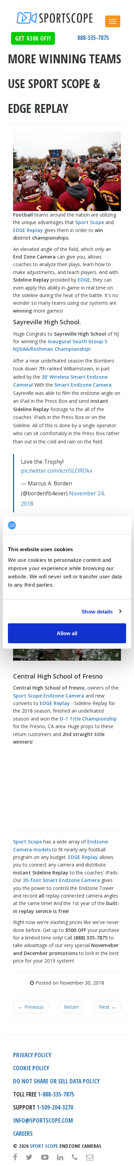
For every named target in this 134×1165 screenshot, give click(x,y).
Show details (97, 611)
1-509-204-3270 (55, 1107)
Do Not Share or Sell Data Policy (56, 1081)
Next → (107, 1007)
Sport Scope (44, 1145)
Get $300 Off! (33, 38)
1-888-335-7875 (56, 1094)
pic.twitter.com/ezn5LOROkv (56, 470)
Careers (23, 1133)
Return (71, 1007)
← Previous (31, 1007)
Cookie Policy (31, 1068)
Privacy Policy (32, 1055)
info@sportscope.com (43, 1120)
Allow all (67, 633)
